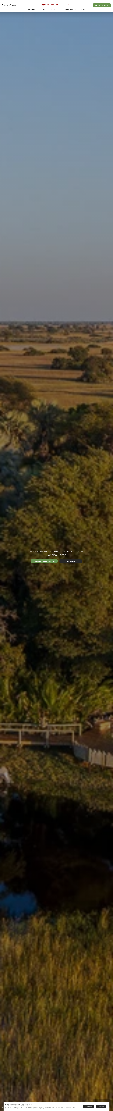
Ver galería (70, 561)
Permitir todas (88, 1106)
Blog (83, 10)
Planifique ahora (101, 5)
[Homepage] (3, 1107)
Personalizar (101, 1106)
